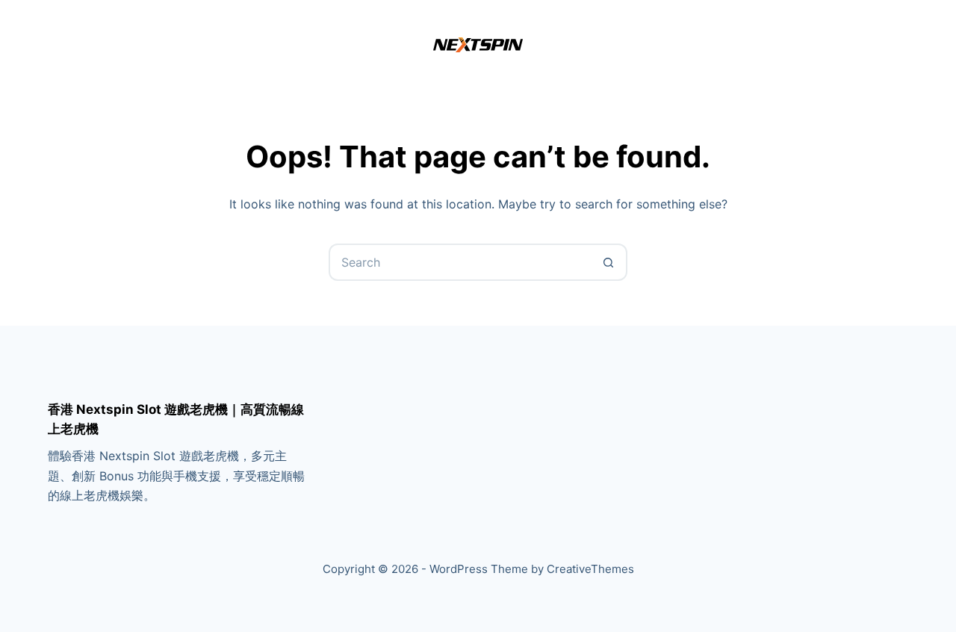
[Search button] (608, 262)
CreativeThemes (590, 569)
